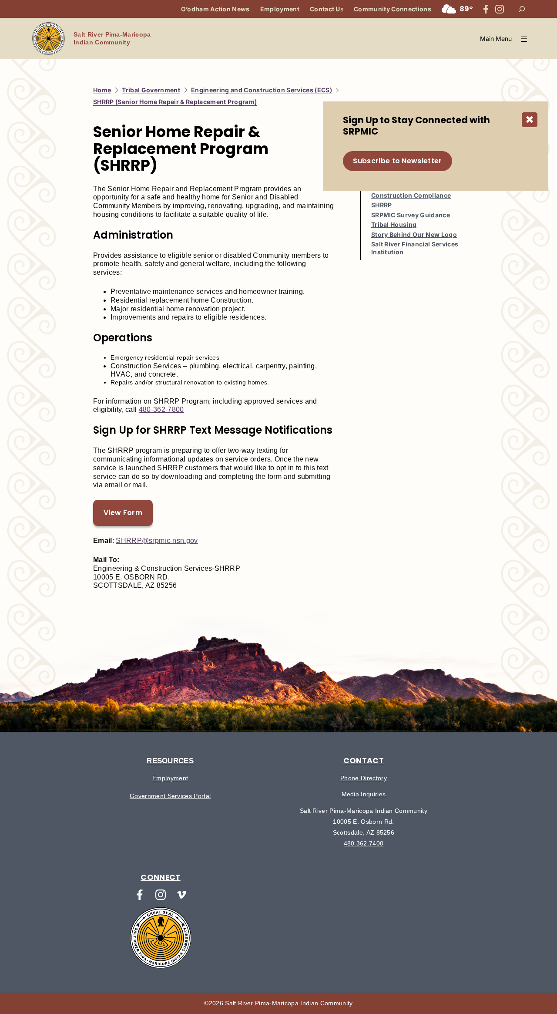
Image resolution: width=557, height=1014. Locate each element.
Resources (170, 760)
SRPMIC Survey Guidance (410, 215)
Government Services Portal (170, 795)
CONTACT (363, 760)
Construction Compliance (411, 195)
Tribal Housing (393, 224)
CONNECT (160, 877)
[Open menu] (504, 39)
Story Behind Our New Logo (414, 234)
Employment (170, 778)
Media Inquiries (364, 794)
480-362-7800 (161, 409)
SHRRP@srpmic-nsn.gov (157, 540)
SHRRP (381, 205)
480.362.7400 (364, 843)
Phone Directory (363, 778)
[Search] (521, 9)
